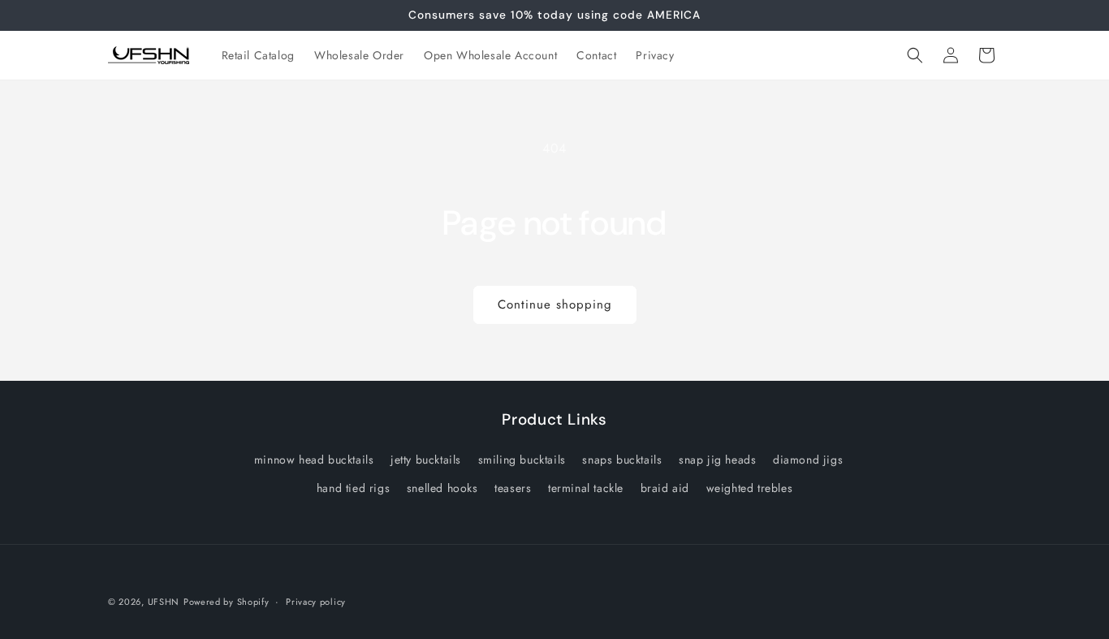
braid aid (665, 488)
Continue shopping (555, 304)
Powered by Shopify (226, 601)
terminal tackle (586, 488)
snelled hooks (442, 488)
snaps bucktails (622, 459)
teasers (512, 488)
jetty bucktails (426, 459)
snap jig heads (717, 459)
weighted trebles (749, 488)
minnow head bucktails (314, 459)
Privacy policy (316, 600)
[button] (915, 55)
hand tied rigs (353, 488)
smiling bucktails (522, 459)
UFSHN (164, 601)
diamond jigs (808, 459)
